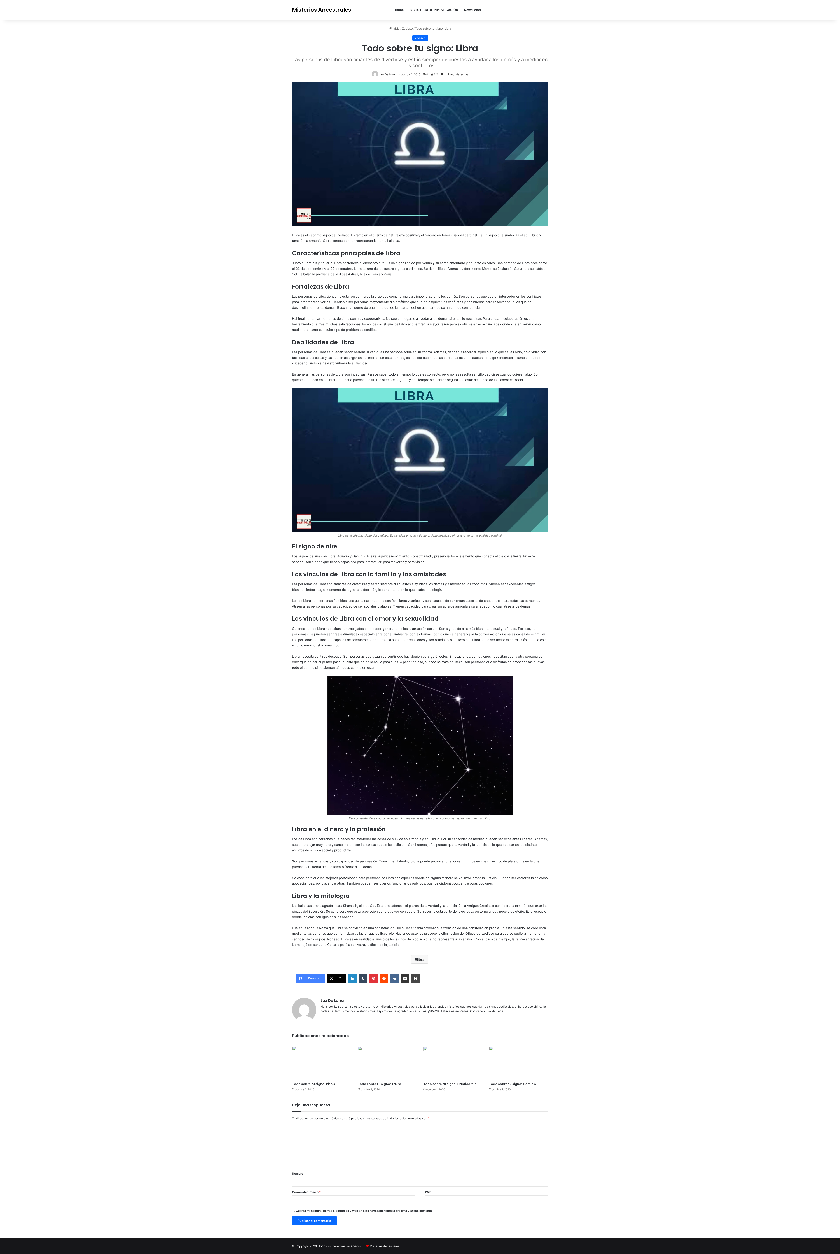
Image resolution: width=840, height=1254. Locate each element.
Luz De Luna (387, 74)
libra (420, 959)
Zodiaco (407, 28)
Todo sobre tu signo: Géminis (512, 1084)
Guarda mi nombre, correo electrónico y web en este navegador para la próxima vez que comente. (364, 1210)
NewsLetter (472, 10)
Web (428, 1192)
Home (399, 10)
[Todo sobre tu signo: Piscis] (321, 1063)
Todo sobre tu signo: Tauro (379, 1084)
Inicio (396, 28)
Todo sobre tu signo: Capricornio (450, 1084)
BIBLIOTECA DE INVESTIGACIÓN (434, 10)
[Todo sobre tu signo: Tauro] (387, 1063)
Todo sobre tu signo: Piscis (313, 1084)
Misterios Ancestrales (384, 1246)
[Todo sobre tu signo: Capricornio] (452, 1063)
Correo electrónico (306, 1192)
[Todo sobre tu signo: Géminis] (518, 1063)
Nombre (298, 1173)
